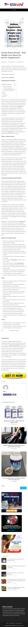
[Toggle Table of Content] (13, 85)
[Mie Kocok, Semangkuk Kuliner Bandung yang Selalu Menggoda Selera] (3, 588)
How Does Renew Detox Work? (9, 89)
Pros (4, 92)
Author (4, 96)
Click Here (11, 77)
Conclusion (5, 95)
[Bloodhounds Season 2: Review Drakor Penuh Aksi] (3, 574)
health (21, 125)
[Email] (13, 395)
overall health (22, 221)
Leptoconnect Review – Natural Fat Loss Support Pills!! (14, 421)
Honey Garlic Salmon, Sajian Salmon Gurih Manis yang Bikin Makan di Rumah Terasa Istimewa (16, 581)
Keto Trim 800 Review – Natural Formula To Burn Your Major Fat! (14, 478)
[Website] (15, 395)
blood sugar (14, 259)
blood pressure (20, 263)
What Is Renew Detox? (9, 88)
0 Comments (14, 561)
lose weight (10, 131)
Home (7, 623)
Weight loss (20, 106)
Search (2, 485)
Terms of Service (18, 623)
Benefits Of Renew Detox (9, 90)
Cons (4, 93)
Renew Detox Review (7, 86)
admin (4, 62)
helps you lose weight (14, 344)
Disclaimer (12, 623)
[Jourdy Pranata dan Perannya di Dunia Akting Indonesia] (3, 560)
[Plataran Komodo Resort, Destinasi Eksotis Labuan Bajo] (3, 567)
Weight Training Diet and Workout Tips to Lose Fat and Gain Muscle (14, 446)
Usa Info (21, 625)
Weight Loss (21, 62)
